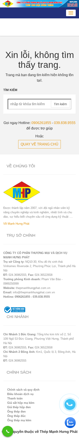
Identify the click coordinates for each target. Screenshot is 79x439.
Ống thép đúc (16, 416)
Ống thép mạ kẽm (19, 420)
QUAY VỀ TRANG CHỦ (39, 144)
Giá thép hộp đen (19, 407)
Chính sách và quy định (23, 389)
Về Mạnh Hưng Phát (16, 223)
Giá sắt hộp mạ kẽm (20, 402)
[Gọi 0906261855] (7, 431)
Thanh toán (15, 398)
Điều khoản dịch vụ (20, 394)
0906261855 (41, 123)
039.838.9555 (64, 123)
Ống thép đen (16, 411)
